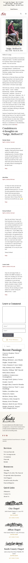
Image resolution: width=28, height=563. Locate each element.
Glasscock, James (8, 394)
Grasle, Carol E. (7, 382)
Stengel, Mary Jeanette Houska (13, 384)
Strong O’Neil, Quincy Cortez (12, 379)
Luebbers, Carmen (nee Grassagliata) (10, 376)
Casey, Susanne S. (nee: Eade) (12, 365)
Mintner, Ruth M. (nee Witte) (12, 404)
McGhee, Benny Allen (9, 396)
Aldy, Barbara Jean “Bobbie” (11, 367)
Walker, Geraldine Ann (10, 391)
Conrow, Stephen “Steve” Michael (11, 354)
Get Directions (14, 518)
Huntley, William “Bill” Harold (12, 370)
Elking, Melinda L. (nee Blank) (12, 360)
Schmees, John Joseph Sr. (11, 399)
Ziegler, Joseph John (9, 362)
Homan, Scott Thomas (10, 401)
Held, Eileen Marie (8, 372)
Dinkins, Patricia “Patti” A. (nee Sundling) (13, 388)
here (16, 125)
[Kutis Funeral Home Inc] (3, 13)
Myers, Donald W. (8, 357)
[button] (20, 13)
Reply (6, 168)
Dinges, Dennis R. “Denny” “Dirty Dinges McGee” (11, 407)
